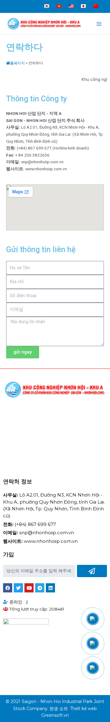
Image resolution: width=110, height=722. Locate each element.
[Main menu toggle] (99, 23)
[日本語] (82, 2)
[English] (70, 2)
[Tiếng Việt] (58, 2)
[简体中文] (95, 2)
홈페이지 (17, 63)
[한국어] (46, 2)
